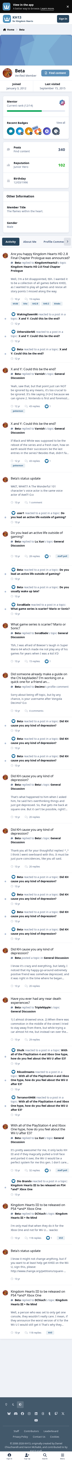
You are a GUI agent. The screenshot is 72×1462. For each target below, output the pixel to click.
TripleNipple (43, 1007)
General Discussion (56, 958)
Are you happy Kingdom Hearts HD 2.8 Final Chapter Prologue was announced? (40, 256)
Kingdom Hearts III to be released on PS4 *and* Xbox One (38, 1207)
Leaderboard (51, 1431)
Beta (18, 262)
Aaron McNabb (32, 1447)
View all (60, 122)
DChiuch (40, 1213)
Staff (16, 1431)
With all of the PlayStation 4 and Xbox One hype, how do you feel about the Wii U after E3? (39, 1054)
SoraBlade (23, 604)
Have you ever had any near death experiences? (36, 1000)
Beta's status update (26, 478)
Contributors (31, 1431)
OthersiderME (26, 332)
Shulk (20, 1050)
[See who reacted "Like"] (47, 406)
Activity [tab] (11, 242)
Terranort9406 (26, 1097)
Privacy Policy (20, 1436)
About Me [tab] (29, 242)
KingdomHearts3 (46, 262)
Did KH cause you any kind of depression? (32, 778)
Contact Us (39, 1436)
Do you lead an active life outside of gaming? (37, 534)
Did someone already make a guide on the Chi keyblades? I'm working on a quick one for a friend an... (39, 678)
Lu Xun (39, 541)
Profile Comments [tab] (56, 242)
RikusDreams (25, 1072)
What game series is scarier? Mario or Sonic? (40, 608)
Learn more (7, 6)
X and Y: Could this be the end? (39, 318)
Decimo (40, 686)
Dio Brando (24, 1181)
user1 (20, 513)
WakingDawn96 (27, 314)
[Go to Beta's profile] (5, 255)
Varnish (40, 374)
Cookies (54, 1436)
